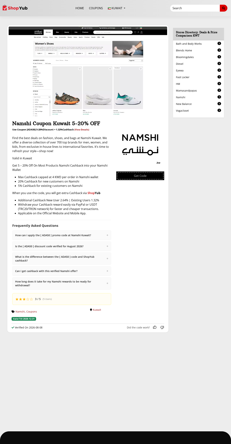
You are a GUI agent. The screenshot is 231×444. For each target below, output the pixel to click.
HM (198, 84)
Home (79, 8)
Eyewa (198, 70)
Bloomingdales (198, 57)
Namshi (20, 311)
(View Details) (81, 129)
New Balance (198, 104)
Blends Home (198, 50)
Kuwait (97, 309)
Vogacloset (198, 110)
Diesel (198, 63)
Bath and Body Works (198, 43)
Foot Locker (198, 77)
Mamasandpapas (198, 90)
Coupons (96, 8)
